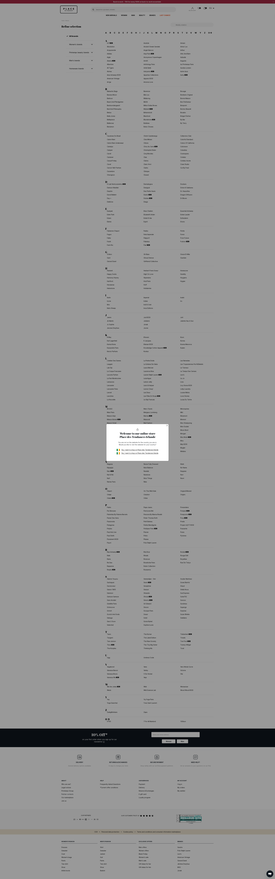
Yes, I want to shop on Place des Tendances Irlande (139, 450)
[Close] (167, 425)
